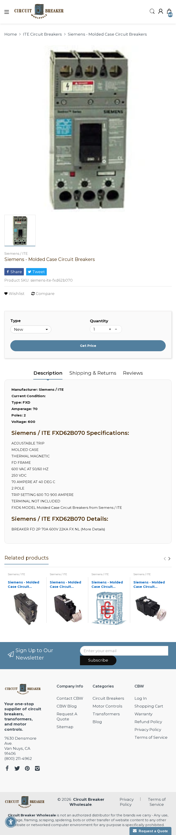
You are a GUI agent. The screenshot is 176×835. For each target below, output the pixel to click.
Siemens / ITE (16, 253)
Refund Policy (148, 721)
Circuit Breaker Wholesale (32, 815)
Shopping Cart (149, 706)
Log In (141, 698)
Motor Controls (107, 706)
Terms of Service (151, 737)
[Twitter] (17, 769)
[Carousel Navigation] (167, 558)
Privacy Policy (148, 729)
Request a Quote (152, 831)
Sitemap (65, 727)
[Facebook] (7, 769)
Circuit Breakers (108, 698)
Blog (97, 721)
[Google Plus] (37, 769)
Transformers (106, 714)
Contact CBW (70, 698)
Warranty (143, 714)
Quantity (99, 321)
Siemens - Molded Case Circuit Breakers (23, 584)
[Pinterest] (27, 769)
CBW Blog (67, 706)
